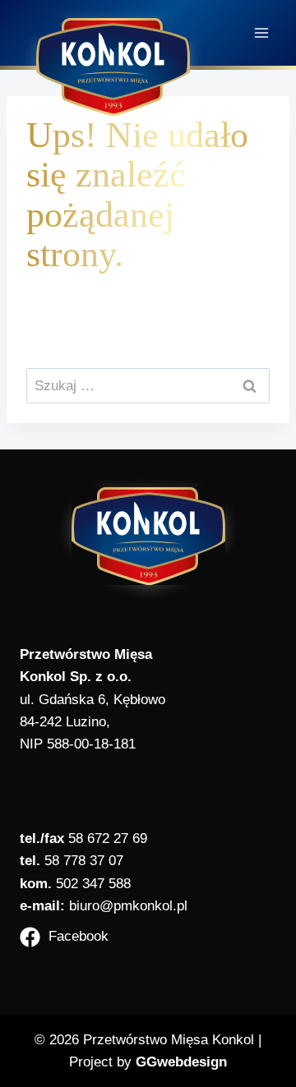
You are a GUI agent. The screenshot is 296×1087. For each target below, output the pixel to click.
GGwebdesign (181, 1062)
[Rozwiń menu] (261, 32)
